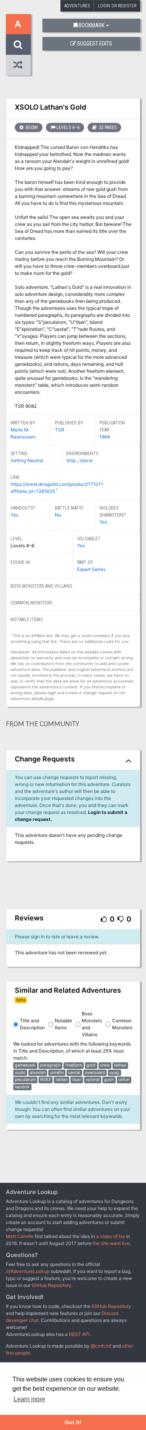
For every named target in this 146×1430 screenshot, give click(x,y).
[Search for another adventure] (18, 44)
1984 (104, 437)
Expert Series (91, 569)
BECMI (31, 127)
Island (85, 460)
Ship (71, 460)
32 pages (107, 127)
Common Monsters (122, 1024)
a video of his (110, 1236)
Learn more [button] (29, 1399)
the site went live (111, 1243)
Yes (14, 515)
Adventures (77, 6)
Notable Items (63, 1024)
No (58, 515)
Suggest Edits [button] (94, 43)
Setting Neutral (27, 460)
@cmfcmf (101, 1346)
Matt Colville (19, 1236)
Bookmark (91, 25)
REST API (79, 1334)
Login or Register (117, 6)
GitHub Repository (51, 1285)
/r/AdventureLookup (27, 1271)
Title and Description (32, 1024)
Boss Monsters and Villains (92, 1024)
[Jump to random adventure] (18, 65)
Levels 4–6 (67, 127)
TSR (59, 430)
